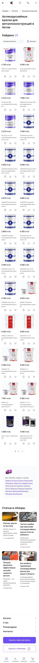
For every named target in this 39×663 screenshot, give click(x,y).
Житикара (24, 491)
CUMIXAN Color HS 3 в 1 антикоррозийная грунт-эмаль (9, 304)
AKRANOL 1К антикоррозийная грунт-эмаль (27, 371)
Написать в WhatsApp (17, 649)
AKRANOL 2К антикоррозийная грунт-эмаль (9, 371)
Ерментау (28, 489)
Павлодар (9, 483)
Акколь (8, 486)
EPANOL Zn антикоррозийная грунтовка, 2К (7, 404)
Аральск (20, 486)
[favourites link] (24, 659)
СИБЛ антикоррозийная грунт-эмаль (9, 70)
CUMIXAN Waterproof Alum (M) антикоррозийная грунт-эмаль (9, 171)
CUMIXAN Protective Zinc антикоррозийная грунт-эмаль (9, 204)
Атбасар (27, 486)
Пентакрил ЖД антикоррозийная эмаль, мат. (9, 104)
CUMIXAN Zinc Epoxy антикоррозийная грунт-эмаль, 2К (27, 137)
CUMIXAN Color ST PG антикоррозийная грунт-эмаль (9, 271)
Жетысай (16, 491)
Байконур (14, 489)
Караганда (28, 481)
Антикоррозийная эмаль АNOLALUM (28, 70)
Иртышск (9, 494)
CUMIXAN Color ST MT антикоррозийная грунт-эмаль (27, 271)
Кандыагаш (17, 494)
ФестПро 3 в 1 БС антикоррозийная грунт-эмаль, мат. (9, 137)
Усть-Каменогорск (26, 483)
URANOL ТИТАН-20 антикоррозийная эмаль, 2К (9, 338)
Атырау (21, 481)
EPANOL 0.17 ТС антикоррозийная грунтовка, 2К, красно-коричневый (27, 405)
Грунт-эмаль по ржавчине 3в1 (9, 437)
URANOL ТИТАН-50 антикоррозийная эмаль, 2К (28, 304)
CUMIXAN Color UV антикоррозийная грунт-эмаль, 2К (27, 238)
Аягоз (7, 489)
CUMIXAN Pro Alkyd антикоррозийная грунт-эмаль (9, 238)
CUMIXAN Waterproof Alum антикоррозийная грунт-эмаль (28, 171)
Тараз (16, 483)
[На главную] (11, 3)
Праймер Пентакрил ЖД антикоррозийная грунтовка (28, 104)
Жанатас (8, 491)
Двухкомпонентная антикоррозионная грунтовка (26, 438)
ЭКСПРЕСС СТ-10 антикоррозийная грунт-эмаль (27, 338)
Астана (15, 481)
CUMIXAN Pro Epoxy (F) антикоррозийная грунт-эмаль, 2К (27, 204)
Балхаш (21, 489)
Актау (14, 486)
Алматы (8, 481)
